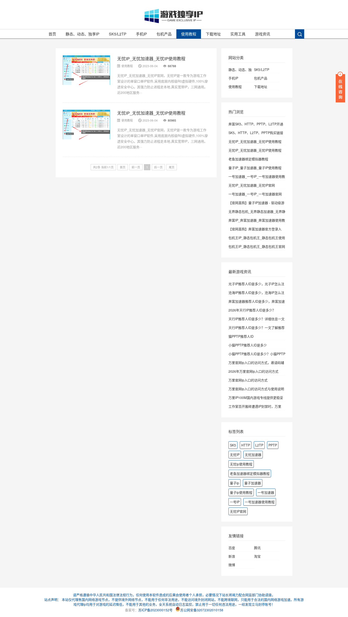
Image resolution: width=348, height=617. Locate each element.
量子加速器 (252, 483)
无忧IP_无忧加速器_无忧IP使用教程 (151, 58)
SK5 (233, 445)
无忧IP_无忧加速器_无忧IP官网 (251, 185)
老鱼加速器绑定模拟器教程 (248, 159)
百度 (231, 547)
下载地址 (213, 34)
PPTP (272, 445)
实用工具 (237, 34)
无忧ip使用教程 (241, 464)
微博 (231, 564)
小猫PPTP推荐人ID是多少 (247, 345)
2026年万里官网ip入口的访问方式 (253, 371)
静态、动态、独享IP (82, 34)
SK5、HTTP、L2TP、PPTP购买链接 (255, 132)
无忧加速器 (253, 454)
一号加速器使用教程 (260, 501)
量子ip (234, 483)
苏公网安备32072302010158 (201, 610)
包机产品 (164, 34)
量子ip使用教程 (241, 492)
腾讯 (257, 547)
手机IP (141, 34)
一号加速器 (266, 492)
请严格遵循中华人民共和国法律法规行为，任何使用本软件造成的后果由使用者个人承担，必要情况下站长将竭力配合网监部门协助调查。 (174, 594)
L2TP (259, 445)
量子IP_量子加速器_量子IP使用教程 (254, 167)
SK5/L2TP (117, 34)
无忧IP (235, 454)
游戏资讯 (262, 34)
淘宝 (257, 556)
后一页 (158, 167)
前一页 (136, 167)
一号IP (235, 501)
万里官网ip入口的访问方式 (248, 380)
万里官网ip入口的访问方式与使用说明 (256, 388)
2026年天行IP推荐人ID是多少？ (252, 310)
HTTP (245, 445)
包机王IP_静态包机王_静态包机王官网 (256, 246)
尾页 (171, 167)
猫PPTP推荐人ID (241, 336)
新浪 (231, 556)
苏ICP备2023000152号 (155, 610)
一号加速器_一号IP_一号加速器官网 (255, 194)
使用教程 (188, 34)
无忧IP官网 (238, 511)
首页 (52, 34)
